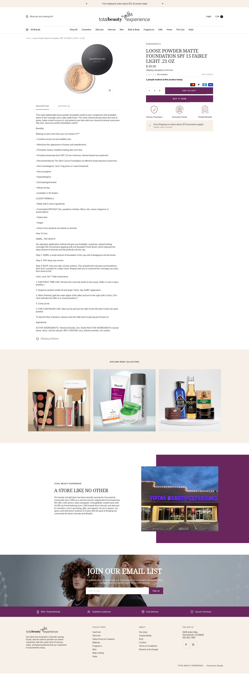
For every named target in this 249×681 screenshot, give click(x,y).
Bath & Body (134, 29)
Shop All (73, 29)
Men (122, 29)
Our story (143, 632)
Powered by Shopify (215, 666)
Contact (142, 642)
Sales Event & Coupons (103, 639)
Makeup (96, 642)
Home (169, 29)
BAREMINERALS (153, 44)
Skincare (99, 29)
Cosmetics (86, 29)
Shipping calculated (154, 70)
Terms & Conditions (148, 646)
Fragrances (149, 29)
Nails (191, 29)
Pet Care (180, 29)
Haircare (112, 29)
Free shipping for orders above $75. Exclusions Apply (124, 3)
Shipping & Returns (50, 338)
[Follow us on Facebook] (186, 644)
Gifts (160, 29)
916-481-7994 (188, 637)
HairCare (96, 632)
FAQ (141, 639)
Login (208, 16)
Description (42, 106)
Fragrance (97, 646)
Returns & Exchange (148, 649)
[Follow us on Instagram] (193, 644)
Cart (218, 16)
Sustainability (145, 635)
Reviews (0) (64, 106)
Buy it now (179, 99)
